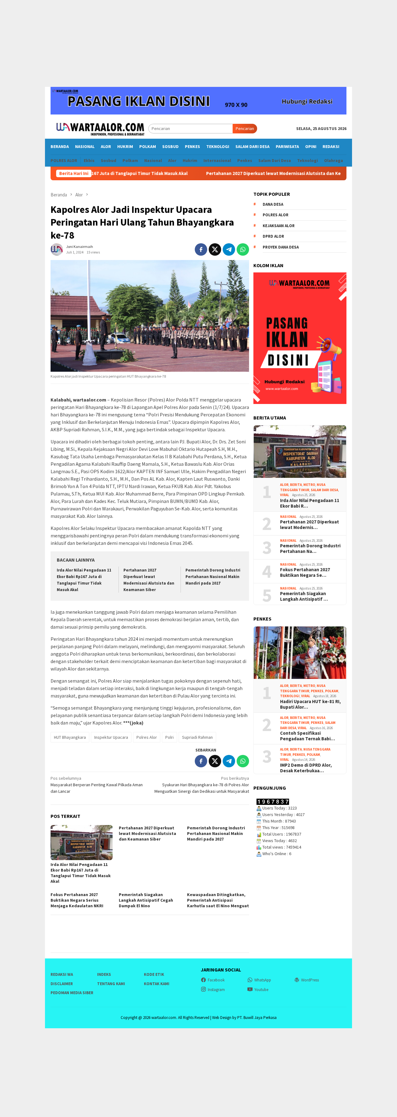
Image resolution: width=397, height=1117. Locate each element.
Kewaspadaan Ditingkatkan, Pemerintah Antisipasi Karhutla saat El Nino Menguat (218, 900)
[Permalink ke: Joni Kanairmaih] (57, 249)
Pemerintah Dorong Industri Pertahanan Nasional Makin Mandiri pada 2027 (212, 576)
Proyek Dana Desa (281, 247)
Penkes (317, 691)
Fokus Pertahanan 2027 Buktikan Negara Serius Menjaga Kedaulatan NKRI (77, 900)
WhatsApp (262, 980)
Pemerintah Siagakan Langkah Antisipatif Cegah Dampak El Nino (146, 900)
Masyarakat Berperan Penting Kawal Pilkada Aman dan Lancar (97, 784)
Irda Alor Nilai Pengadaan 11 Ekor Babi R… (309, 503)
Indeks (104, 974)
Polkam (331, 691)
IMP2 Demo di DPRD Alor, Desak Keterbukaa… (306, 768)
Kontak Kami (156, 983)
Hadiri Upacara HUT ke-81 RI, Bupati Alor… (310, 704)
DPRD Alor (273, 236)
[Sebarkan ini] (201, 249)
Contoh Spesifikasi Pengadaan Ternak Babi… (307, 736)
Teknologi (290, 696)
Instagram (216, 989)
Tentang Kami (111, 983)
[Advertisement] (198, 43)
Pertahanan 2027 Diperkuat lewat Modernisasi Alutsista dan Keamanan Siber (264, 173)
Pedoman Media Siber (72, 992)
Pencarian (245, 128)
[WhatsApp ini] (243, 249)
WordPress (310, 980)
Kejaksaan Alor (279, 225)
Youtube (261, 989)
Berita (296, 484)
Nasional (288, 516)
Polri (169, 737)
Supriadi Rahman (197, 737)
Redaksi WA (62, 974)
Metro (309, 484)
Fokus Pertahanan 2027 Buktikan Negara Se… (305, 572)
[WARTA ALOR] (99, 128)
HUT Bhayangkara (70, 737)
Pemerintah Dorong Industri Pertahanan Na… (310, 548)
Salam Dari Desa (324, 490)
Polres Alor (146, 737)
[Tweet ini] (215, 249)
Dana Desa (273, 204)
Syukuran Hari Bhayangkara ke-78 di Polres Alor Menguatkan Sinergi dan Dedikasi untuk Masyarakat (201, 784)
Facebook (216, 980)
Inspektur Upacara (111, 737)
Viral (284, 495)
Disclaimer (62, 983)
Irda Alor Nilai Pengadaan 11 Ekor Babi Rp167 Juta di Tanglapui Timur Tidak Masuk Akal (81, 873)
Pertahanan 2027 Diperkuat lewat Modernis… (309, 524)
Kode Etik (154, 974)
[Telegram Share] (229, 249)
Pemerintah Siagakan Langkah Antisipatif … (304, 596)
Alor (284, 484)
